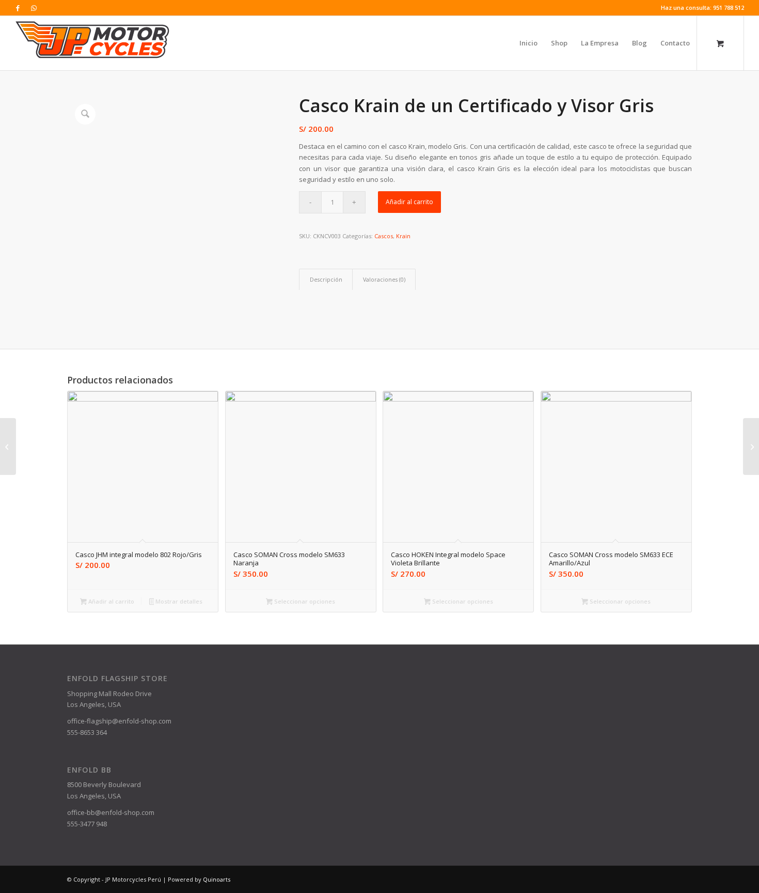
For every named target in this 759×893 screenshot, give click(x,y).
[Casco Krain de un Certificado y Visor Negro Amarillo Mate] (8, 446)
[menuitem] (528, 43)
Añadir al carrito (409, 201)
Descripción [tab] (326, 279)
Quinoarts (216, 879)
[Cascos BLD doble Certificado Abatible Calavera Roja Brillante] (751, 446)
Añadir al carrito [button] (110, 601)
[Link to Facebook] (17, 8)
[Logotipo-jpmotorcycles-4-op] (93, 43)
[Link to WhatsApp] (33, 8)
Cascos (383, 236)
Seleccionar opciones (304, 601)
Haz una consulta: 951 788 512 (702, 7)
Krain (403, 236)
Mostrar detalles (178, 601)
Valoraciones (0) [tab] (384, 279)
